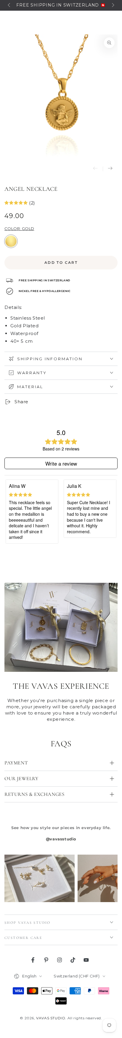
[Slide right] (112, 5)
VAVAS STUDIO (50, 1018)
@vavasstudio (61, 839)
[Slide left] (9, 5)
